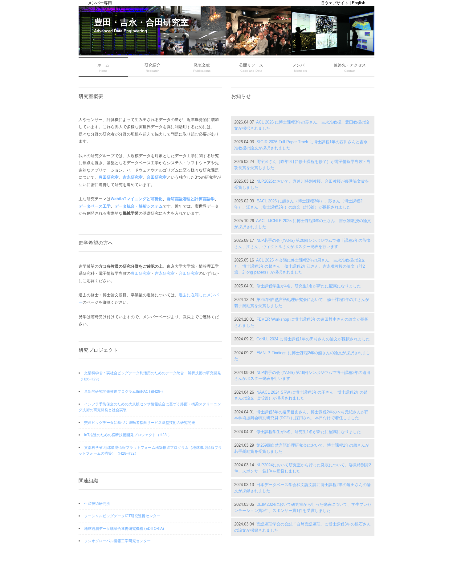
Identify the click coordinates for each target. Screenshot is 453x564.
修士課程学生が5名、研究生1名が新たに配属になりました (308, 431)
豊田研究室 (109, 177)
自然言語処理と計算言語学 (190, 199)
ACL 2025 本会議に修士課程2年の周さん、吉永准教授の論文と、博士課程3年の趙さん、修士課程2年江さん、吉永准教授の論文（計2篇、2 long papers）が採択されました (299, 266)
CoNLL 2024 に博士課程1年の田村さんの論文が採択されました (313, 339)
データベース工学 (95, 206)
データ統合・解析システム (139, 206)
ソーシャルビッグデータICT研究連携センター (122, 516)
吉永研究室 (133, 177)
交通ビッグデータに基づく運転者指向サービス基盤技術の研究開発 (139, 422)
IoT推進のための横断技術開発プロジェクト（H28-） (128, 435)
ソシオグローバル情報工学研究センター (117, 541)
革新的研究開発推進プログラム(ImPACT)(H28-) (123, 391)
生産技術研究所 (97, 503)
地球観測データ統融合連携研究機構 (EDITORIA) (124, 528)
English (358, 3)
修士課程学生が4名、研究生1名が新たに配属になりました (308, 286)
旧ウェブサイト (334, 3)
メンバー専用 (100, 3)
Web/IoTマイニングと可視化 (136, 199)
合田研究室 (157, 177)
